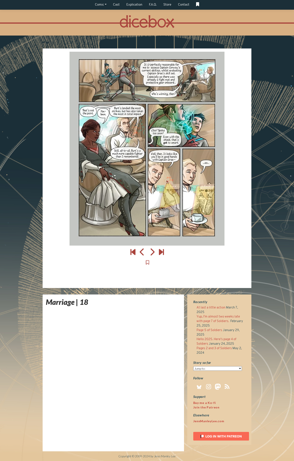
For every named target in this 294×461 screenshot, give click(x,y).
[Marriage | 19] (147, 149)
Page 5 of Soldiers (209, 330)
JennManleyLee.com (208, 421)
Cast (116, 4)
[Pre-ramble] (132, 252)
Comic (99, 4)
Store (167, 4)
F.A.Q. (153, 4)
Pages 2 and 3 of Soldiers (214, 348)
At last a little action (211, 307)
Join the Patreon (206, 407)
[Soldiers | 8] (161, 252)
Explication (134, 4)
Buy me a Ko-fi (204, 403)
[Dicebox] (147, 23)
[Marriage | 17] (142, 252)
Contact (183, 4)
